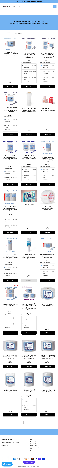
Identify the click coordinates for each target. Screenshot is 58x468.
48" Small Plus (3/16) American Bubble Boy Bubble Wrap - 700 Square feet (10, 256)
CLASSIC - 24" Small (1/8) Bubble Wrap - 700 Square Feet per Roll (29, 390)
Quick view (29, 134)
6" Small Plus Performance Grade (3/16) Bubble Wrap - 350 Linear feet (10, 304)
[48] (10, 245)
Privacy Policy (33, 445)
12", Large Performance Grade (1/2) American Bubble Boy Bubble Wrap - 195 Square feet (48, 55)
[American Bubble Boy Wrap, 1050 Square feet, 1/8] (29, 293)
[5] (29, 245)
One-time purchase (26, 66)
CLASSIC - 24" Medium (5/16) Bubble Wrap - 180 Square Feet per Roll (10, 390)
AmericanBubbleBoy (26, 466)
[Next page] (40, 422)
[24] (10, 147)
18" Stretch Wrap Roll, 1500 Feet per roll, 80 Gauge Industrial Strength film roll (29, 110)
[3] (47, 197)
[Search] (43, 6)
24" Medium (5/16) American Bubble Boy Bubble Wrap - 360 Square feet (29, 158)
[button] (30, 454)
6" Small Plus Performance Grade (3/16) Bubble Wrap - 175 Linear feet (47, 256)
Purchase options (26, 62)
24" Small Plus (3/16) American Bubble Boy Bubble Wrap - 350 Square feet (47, 159)
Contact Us (33, 443)
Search (31, 439)
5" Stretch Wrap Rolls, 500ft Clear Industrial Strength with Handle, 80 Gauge (29, 256)
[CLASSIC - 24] (10, 379)
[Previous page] (17, 422)
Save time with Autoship (27, 79)
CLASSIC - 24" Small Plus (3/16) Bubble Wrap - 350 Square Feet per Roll (48, 390)
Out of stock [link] (29, 280)
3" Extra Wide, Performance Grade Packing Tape (47, 208)
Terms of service (34, 447)
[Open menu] (54, 6)
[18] (29, 99)
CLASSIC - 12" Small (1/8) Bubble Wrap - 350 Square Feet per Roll (10, 357)
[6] (47, 245)
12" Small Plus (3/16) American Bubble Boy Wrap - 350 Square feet (10, 54)
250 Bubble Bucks (29, 204)
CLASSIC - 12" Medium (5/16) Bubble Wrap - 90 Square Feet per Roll (47, 304)
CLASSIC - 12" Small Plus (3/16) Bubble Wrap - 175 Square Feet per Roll (29, 357)
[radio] (22, 66)
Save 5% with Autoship (28, 72)
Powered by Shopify (35, 466)
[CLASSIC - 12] (47, 293)
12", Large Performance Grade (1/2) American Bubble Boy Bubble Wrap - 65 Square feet (10, 109)
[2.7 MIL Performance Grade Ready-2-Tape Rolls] (47, 99)
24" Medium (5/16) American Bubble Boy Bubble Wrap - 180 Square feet (10, 158)
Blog (31, 451)
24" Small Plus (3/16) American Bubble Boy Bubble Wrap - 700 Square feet (10, 209)
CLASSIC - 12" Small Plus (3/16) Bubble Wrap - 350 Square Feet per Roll (48, 357)
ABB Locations (33, 449)
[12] (10, 43)
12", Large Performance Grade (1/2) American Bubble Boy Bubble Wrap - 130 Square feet (29, 55)
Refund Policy (33, 441)
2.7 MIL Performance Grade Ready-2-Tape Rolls (48, 109)
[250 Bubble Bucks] (29, 196)
